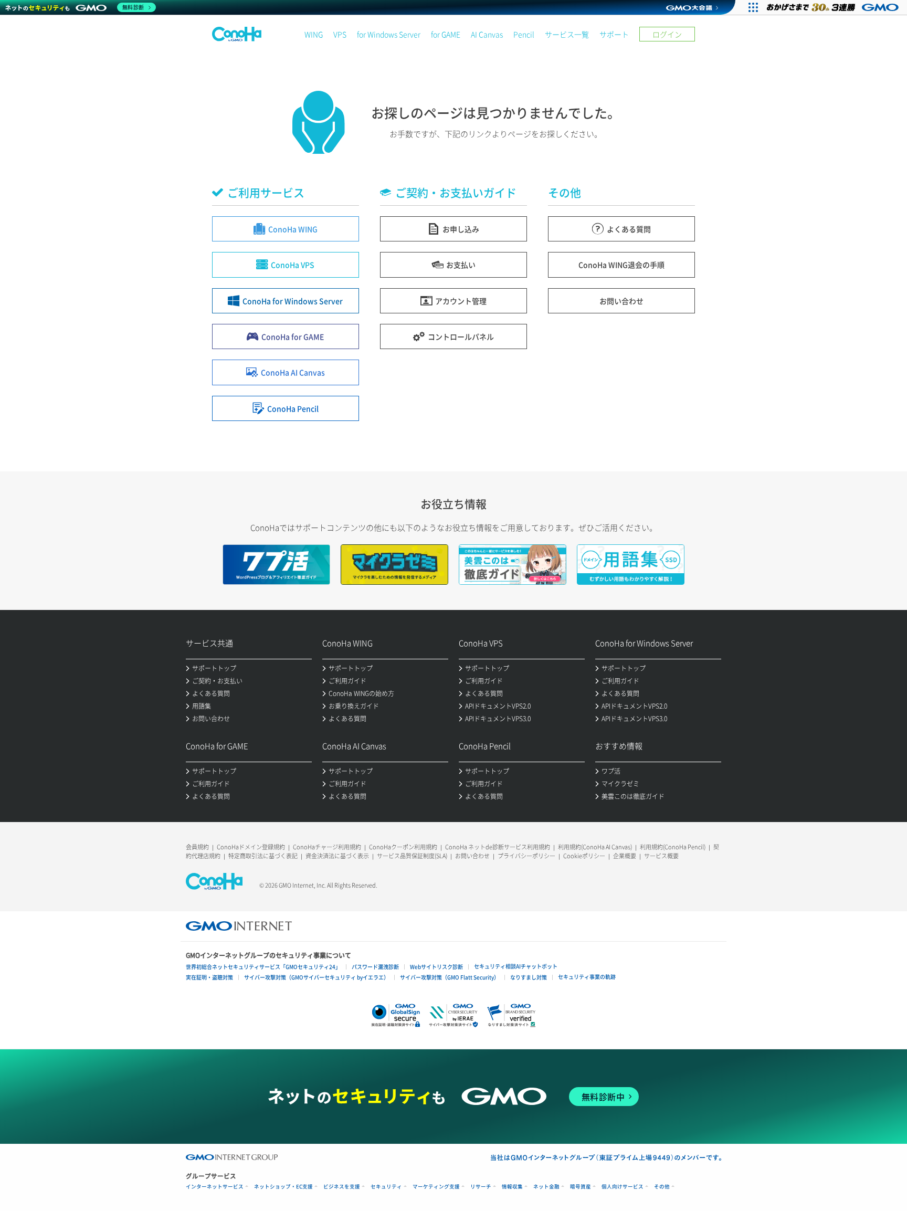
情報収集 (512, 1186)
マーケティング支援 (436, 1186)
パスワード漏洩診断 (375, 967)
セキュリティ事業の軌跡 (587, 977)
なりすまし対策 (528, 977)
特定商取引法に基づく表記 (263, 855)
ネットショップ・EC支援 (283, 1186)
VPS (339, 34)
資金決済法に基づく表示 (337, 855)
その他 (662, 1186)
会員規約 (197, 847)
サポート (614, 34)
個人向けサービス (623, 1186)
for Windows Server (388, 34)
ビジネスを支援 (341, 1186)
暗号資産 (580, 1186)
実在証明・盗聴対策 (209, 977)
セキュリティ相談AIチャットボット (515, 966)
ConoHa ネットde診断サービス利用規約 (497, 847)
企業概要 (624, 855)
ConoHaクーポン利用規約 (403, 847)
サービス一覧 (567, 34)
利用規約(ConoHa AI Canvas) (595, 847)
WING (313, 34)
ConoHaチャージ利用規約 (327, 847)
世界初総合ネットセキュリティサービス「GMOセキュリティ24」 (263, 967)
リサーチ (480, 1186)
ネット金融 (546, 1186)
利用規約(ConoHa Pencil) (672, 847)
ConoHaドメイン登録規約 (251, 847)
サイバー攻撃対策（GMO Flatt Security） (449, 977)
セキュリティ (386, 1186)
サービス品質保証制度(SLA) (412, 855)
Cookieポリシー (584, 855)
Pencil (523, 34)
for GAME (445, 34)
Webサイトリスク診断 (436, 967)
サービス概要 (661, 855)
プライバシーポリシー (526, 855)
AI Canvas (487, 34)
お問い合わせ (472, 855)
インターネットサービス (215, 1186)
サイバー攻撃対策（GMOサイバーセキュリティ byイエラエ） (316, 977)
